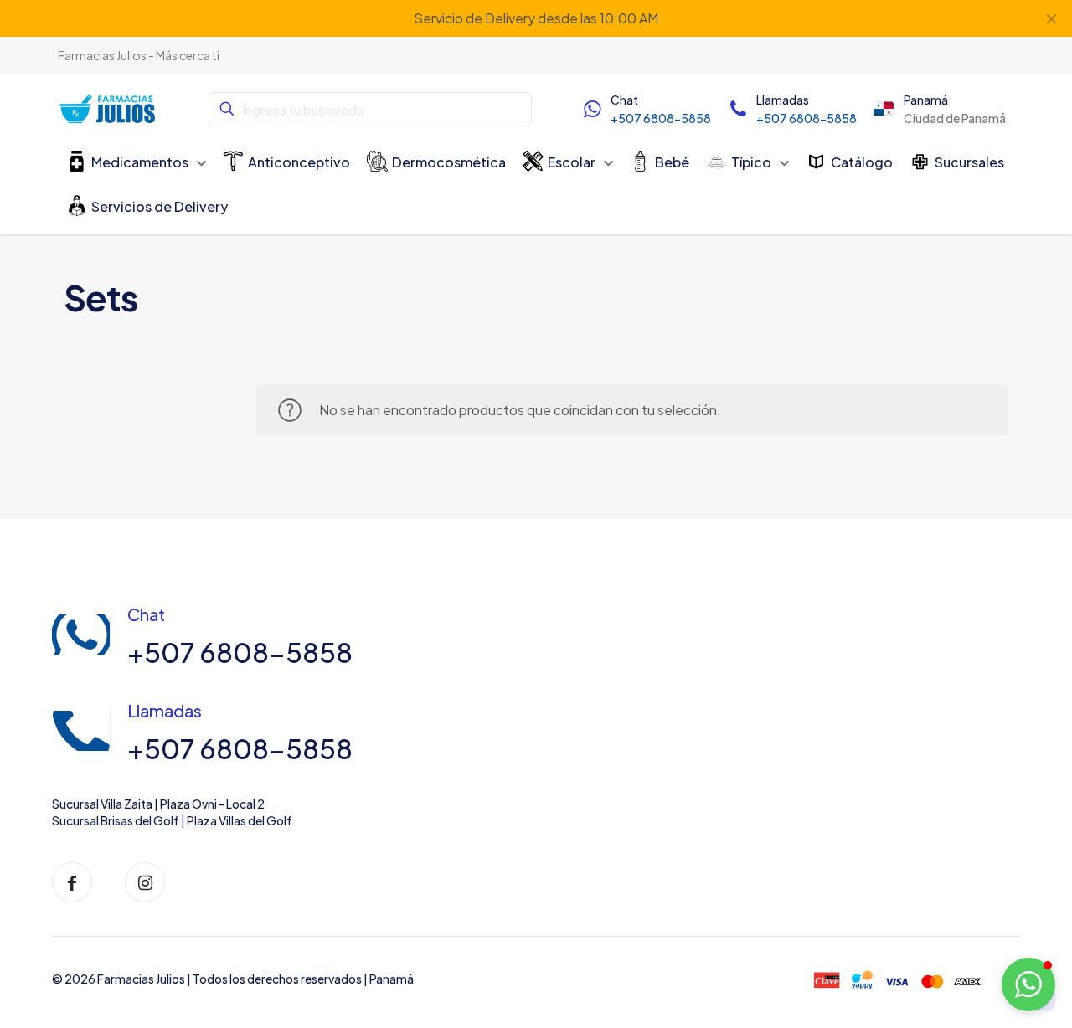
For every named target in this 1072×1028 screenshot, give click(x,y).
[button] (1028, 984)
